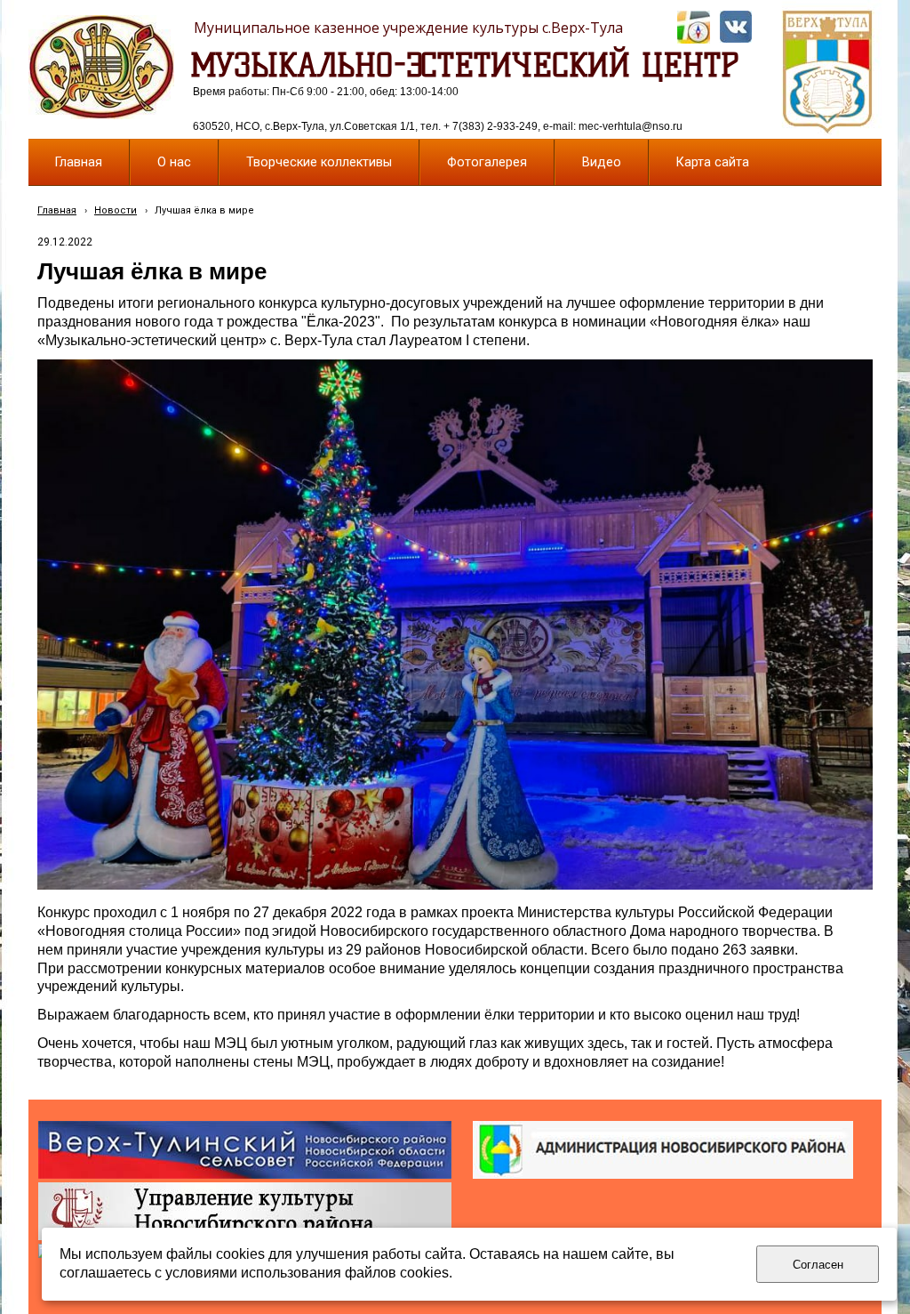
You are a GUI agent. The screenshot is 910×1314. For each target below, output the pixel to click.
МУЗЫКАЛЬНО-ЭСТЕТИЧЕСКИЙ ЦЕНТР (464, 65)
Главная (56, 210)
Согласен (818, 1264)
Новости (115, 210)
